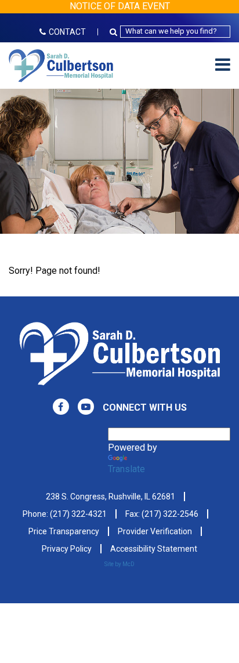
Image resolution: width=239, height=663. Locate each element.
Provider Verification (155, 531)
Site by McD (119, 564)
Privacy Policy (67, 548)
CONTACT (67, 32)
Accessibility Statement (153, 548)
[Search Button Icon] (115, 32)
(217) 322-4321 (78, 514)
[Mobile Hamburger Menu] (222, 65)
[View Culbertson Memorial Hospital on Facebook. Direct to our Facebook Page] (61, 406)
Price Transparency (63, 531)
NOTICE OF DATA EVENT (120, 6)
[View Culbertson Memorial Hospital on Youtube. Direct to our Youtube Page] (86, 406)
